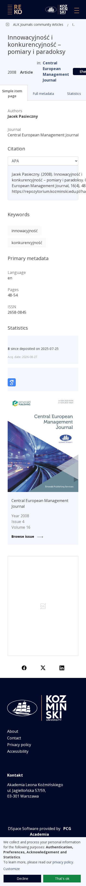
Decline (22, 878)
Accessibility (17, 751)
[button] (43, 94)
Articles (57, 24)
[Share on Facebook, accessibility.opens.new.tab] (24, 667)
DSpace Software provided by (34, 828)
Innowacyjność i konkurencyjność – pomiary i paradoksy (74, 24)
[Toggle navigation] (76, 10)
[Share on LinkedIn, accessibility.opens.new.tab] (61, 667)
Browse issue (23, 536)
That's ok (62, 878)
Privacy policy (19, 744)
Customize (11, 868)
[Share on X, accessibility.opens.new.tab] (43, 667)
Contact (14, 738)
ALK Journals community (32, 24)
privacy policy (63, 862)
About (12, 731)
